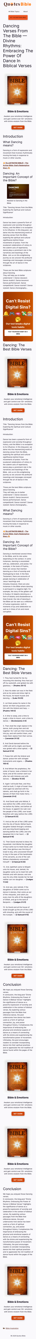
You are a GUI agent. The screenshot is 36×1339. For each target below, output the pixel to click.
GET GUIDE (18, 127)
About (25, 11)
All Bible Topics (13, 11)
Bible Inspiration (12, 1328)
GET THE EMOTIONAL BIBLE (18, 17)
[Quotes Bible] (17, 4)
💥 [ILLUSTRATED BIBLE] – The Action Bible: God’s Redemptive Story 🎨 (16, 165)
